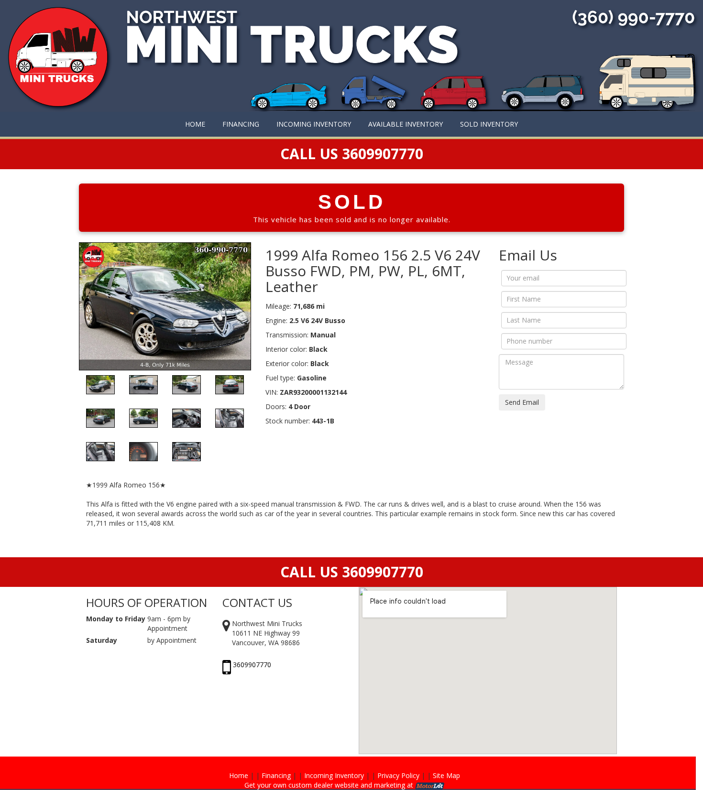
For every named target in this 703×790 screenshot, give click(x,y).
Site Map (446, 775)
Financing (276, 775)
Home (238, 775)
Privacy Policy (398, 775)
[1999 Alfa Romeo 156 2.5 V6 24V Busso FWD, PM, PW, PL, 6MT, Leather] (165, 305)
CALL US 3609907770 (351, 572)
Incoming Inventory (334, 775)
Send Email (522, 402)
